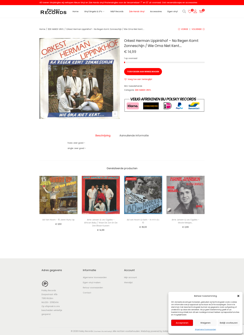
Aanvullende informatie (134, 135)
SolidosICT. (168, 331)
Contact (87, 292)
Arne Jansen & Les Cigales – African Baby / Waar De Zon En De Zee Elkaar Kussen (100, 222)
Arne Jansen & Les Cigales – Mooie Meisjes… (185, 221)
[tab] (102, 136)
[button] (238, 296)
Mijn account (130, 277)
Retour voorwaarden (93, 287)
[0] (189, 11)
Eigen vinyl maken (92, 282)
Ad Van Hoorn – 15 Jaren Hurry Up (58, 219)
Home (42, 29)
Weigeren (205, 322)
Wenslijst (128, 282)
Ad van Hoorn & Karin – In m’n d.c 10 (143, 221)
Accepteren (182, 322)
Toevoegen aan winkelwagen (143, 71)
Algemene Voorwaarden (205, 329)
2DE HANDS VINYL (56, 29)
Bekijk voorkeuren (229, 322)
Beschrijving (102, 135)
